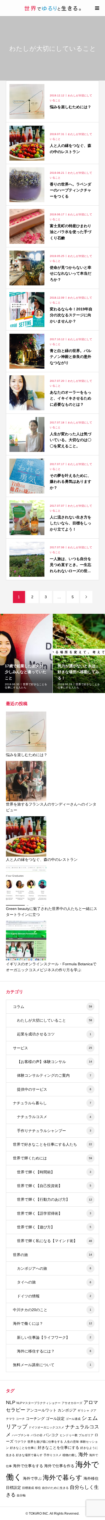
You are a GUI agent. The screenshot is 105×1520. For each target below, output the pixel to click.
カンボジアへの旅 (54, 1268)
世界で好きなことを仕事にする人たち (52, 1144)
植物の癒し (69, 1455)
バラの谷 (37, 1435)
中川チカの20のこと (52, 1310)
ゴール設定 (55, 1418)
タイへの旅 (54, 1282)
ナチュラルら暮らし (52, 1103)
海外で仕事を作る (59, 1466)
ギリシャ (83, 1410)
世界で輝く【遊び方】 (54, 1227)
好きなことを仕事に (23, 1447)
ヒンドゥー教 (69, 1435)
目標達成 (28, 1487)
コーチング (35, 1418)
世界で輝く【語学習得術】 (54, 1213)
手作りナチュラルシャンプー (54, 1131)
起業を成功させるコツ (54, 1034)
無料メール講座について (52, 1365)
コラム (52, 1006)
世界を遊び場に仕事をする (45, 1441)
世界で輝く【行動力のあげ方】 (54, 1199)
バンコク (51, 1435)
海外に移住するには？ (54, 1351)
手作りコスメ (52, 1455)
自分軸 (21, 1495)
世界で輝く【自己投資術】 (54, 1186)
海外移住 (91, 1478)
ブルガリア (86, 1435)
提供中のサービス (54, 1089)
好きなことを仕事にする (58, 1447)
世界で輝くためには (52, 1158)
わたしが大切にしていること (54, 1020)
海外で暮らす (62, 1477)
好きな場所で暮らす (29, 1455)
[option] (26, 653)
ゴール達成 (73, 1418)
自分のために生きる (55, 1487)
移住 (38, 1487)
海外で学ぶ (32, 1478)
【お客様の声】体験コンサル (54, 1062)
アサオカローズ (72, 1403)
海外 (83, 1454)
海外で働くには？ (52, 1323)
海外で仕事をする (28, 1466)
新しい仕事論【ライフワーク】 (54, 1337)
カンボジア (67, 1410)
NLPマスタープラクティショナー (38, 1403)
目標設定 (13, 1487)
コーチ (20, 1418)
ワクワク (20, 1441)
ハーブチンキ (21, 1435)
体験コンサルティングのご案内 (54, 1075)
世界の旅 (52, 1255)
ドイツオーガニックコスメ (46, 1427)
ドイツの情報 (54, 1296)
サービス (52, 1048)
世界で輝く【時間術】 (54, 1172)
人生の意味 (71, 1441)
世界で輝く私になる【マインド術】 (54, 1241)
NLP (10, 1402)
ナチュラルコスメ (54, 1117)
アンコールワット (41, 1410)
